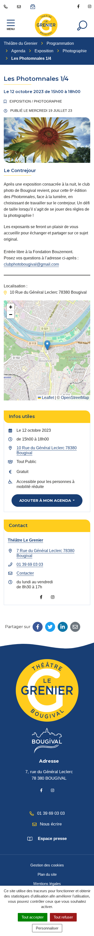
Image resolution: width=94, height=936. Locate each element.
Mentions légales (47, 883)
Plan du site (47, 874)
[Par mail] (75, 627)
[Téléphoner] (6, 6)
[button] (47, 345)
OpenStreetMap (75, 397)
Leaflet (47, 397)
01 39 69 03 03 (30, 564)
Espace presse (52, 838)
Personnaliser (47, 928)
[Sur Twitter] (50, 627)
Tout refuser (63, 917)
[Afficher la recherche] (82, 25)
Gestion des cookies (47, 865)
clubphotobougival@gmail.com (31, 264)
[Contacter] (20, 6)
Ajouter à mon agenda (45, 500)
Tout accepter (33, 917)
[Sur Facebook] (38, 627)
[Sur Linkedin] (63, 627)
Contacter (25, 573)
